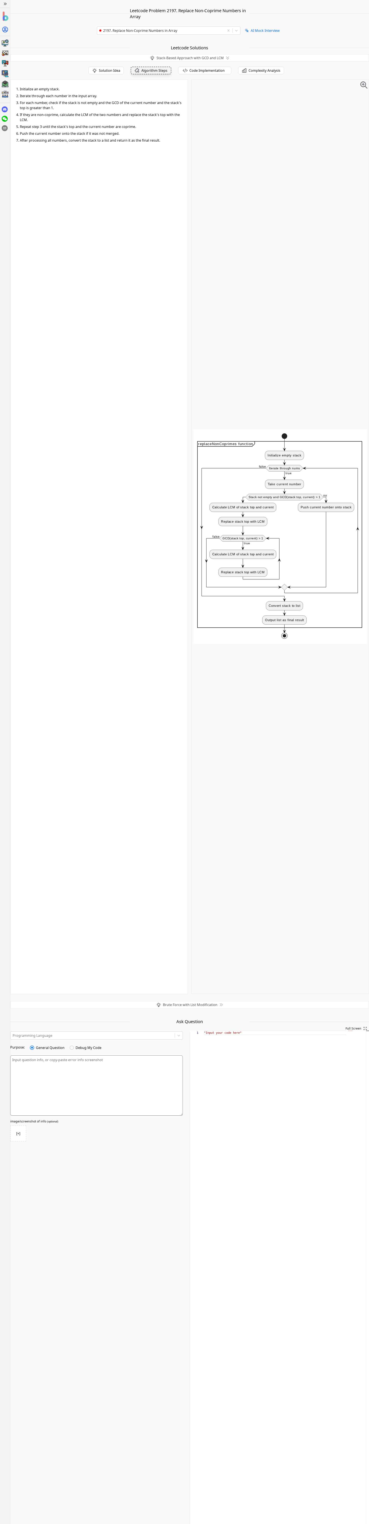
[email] (5, 128)
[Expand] (5, 4)
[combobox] (162, 30)
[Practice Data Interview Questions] (5, 53)
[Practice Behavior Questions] (5, 63)
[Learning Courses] (5, 84)
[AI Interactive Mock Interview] (5, 73)
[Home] (5, 16)
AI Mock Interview (265, 30)
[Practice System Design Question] (5, 43)
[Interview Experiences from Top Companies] (5, 94)
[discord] (5, 109)
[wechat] (5, 119)
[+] (18, 1133)
